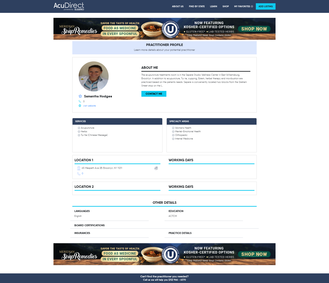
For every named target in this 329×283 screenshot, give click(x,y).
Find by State (197, 6)
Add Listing (266, 6)
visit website (89, 105)
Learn (213, 6)
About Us (178, 6)
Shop (226, 6)
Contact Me (154, 94)
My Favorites (242, 6)
